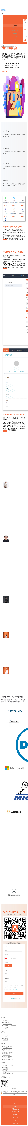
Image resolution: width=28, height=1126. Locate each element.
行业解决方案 (15, 30)
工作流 (5, 1028)
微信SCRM (6, 1022)
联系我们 (5, 1070)
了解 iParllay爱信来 (8, 1065)
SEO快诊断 (25, 27)
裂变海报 (5, 1040)
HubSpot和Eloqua (7, 1057)
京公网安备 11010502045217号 (10, 1093)
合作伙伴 (5, 1067)
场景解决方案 (15, 28)
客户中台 (5, 1020)
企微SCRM (6, 1036)
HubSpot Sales (6, 1053)
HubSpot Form (6, 1050)
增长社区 (15, 33)
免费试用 (15, 42)
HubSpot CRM (6, 1049)
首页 (15, 22)
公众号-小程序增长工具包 (9, 1025)
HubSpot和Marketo (7, 1059)
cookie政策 (6, 1072)
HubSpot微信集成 (7, 1024)
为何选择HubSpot (7, 1048)
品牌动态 (5, 1069)
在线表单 (5, 1038)
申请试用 (25, 22)
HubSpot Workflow (7, 1056)
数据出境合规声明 (8, 1073)
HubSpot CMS (6, 1055)
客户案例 (15, 36)
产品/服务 (15, 25)
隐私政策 (14, 1088)
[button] (14, 678)
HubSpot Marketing (7, 1052)
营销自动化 (6, 1027)
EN (15, 39)
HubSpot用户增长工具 (8, 1046)
